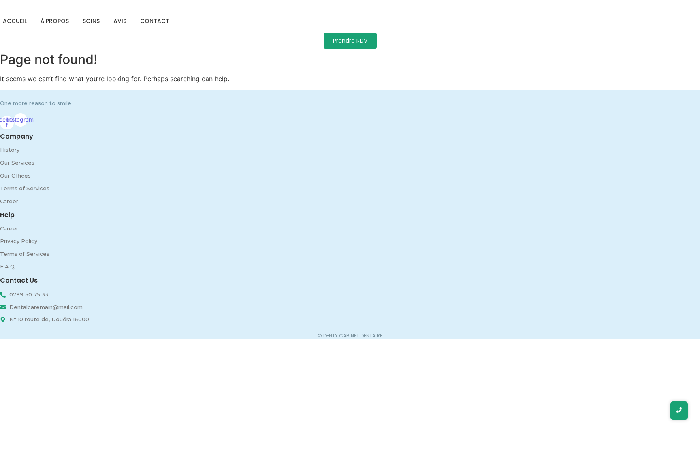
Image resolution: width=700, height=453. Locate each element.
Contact (154, 21)
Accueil (15, 21)
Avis (119, 21)
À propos (55, 21)
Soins (91, 21)
